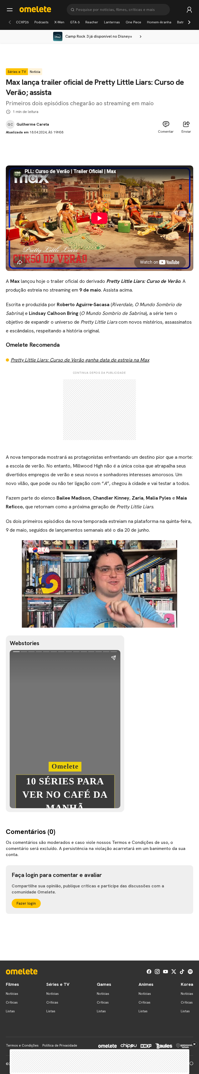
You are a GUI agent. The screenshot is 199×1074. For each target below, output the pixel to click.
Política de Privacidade (59, 1045)
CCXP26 (22, 22)
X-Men (59, 22)
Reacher (91, 22)
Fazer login (26, 903)
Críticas (12, 1002)
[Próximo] (189, 22)
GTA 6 (75, 22)
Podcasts (41, 22)
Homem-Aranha (159, 22)
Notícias (12, 993)
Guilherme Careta (33, 124)
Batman (183, 22)
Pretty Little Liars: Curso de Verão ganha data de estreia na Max (80, 360)
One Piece (133, 22)
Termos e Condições (22, 1045)
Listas (10, 1011)
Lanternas (112, 22)
